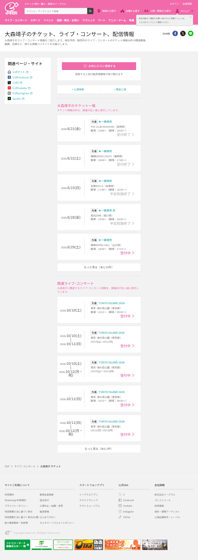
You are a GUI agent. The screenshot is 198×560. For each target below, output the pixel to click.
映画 (131, 20)
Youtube (127, 505)
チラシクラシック (88, 500)
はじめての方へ (48, 517)
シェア (175, 33)
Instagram (128, 511)
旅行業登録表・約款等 (16, 522)
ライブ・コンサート (16, 20)
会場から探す (133, 10)
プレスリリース (162, 500)
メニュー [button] (185, 10)
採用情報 (159, 505)
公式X (15, 82)
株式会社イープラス (164, 494)
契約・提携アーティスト (167, 511)
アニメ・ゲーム (117, 20)
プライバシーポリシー (16, 505)
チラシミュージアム (89, 505)
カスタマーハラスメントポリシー (57, 522)
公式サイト (18, 72)
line (190, 33)
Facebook (128, 500)
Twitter (183, 33)
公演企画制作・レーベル (167, 517)
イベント (49, 20)
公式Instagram (20, 93)
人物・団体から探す (160, 10)
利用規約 (9, 494)
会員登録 (187, 3)
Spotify (16, 98)
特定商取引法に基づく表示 (18, 511)
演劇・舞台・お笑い (68, 20)
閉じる (190, 17)
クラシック (88, 20)
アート (101, 20)
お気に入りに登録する (102, 66)
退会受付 (44, 500)
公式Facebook (20, 77)
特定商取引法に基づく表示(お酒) (22, 517)
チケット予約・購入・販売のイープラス (45, 3)
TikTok (126, 517)
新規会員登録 (47, 494)
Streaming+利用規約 (15, 500)
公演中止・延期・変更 (51, 505)
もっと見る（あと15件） (99, 267)
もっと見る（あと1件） (99, 449)
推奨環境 (44, 511)
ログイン (174, 3)
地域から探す (109, 10)
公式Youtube (19, 88)
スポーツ (35, 20)
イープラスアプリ (88, 494)
